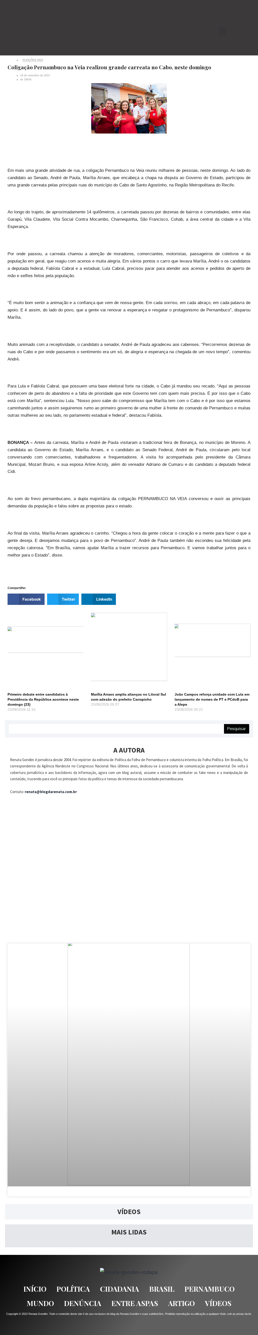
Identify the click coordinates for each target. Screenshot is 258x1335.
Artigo (181, 1303)
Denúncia (82, 1303)
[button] (222, 31)
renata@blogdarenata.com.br (51, 791)
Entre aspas (134, 1303)
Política (73, 1288)
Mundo (40, 1303)
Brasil (161, 1288)
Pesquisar (236, 728)
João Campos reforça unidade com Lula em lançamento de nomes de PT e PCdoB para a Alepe (212, 699)
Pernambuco (209, 1288)
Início (34, 1288)
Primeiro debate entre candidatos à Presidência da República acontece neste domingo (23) (43, 699)
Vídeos (218, 1303)
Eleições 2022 (33, 59)
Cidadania (119, 1288)
